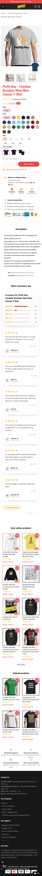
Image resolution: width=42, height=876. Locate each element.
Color (4, 114)
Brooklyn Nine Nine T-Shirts (11, 17)
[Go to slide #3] (32, 78)
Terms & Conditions (8, 806)
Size (4, 135)
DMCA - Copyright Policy (10, 812)
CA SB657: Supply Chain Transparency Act (16, 815)
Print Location (7, 147)
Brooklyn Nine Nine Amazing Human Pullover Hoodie (11, 587)
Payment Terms (7, 828)
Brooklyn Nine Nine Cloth (17, 13)
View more (21, 664)
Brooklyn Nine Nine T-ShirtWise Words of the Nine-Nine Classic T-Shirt (30, 732)
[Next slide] (38, 46)
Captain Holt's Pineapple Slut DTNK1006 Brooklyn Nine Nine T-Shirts (30, 554)
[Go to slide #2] (21, 78)
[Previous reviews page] (27, 513)
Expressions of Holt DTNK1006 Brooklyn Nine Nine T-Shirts (30, 699)
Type (4, 107)
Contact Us (5, 834)
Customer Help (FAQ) (9, 837)
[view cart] (39, 6)
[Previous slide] (4, 46)
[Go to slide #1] (10, 78)
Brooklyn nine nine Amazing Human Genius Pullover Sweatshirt (11, 650)
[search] (35, 6)
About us (5, 803)
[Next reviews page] (37, 513)
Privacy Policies (7, 809)
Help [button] (38, 873)
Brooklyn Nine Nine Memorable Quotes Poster (28, 587)
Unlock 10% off (4, 866)
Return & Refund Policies (10, 831)
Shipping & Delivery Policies (10, 825)
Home (3, 13)
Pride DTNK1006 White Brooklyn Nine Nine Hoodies (10, 554)
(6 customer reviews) (19, 99)
